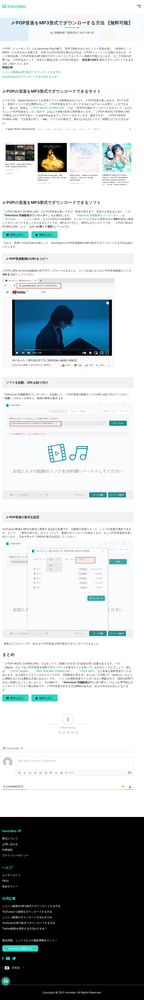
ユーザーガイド (11, 875)
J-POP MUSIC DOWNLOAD (48, 107)
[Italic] (24, 773)
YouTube (10, 219)
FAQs (5, 880)
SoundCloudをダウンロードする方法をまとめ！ (30, 76)
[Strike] (35, 773)
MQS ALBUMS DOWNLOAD (53, 671)
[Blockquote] (51, 773)
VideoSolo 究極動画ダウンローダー (98, 215)
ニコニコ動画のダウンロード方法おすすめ (27, 917)
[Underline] (30, 773)
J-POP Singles (19, 671)
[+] (72, 772)
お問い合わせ (10, 844)
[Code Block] (56, 773)
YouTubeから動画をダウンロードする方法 (27, 911)
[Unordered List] (45, 773)
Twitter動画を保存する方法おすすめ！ (24, 928)
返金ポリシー (10, 886)
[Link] (61, 773)
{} (66, 772)
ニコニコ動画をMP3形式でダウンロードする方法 (31, 72)
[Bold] (19, 773)
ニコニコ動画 (32, 219)
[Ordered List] (40, 773)
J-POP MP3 (87, 671)
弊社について (10, 838)
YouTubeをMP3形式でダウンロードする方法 (28, 922)
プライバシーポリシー (15, 855)
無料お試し (17, 235)
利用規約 (7, 849)
